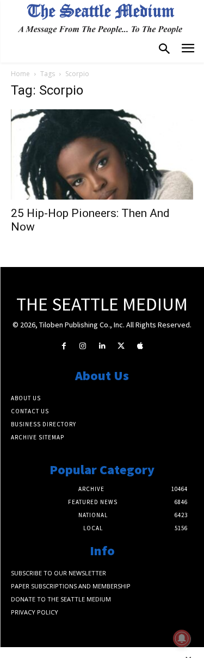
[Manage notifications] (181, 638)
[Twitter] (121, 346)
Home (20, 73)
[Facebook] (64, 346)
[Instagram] (83, 346)
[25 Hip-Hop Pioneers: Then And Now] (102, 154)
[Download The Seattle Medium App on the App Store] (140, 346)
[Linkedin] (102, 346)
